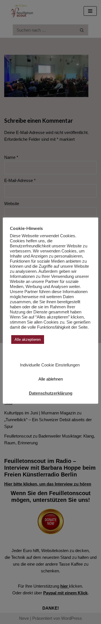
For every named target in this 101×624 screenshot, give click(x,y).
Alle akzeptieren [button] (28, 339)
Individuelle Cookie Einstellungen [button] (50, 364)
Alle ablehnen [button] (50, 379)
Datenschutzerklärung (50, 393)
